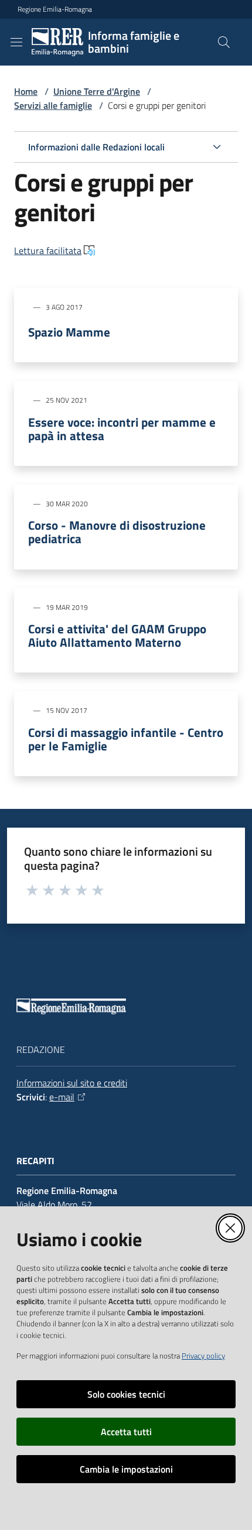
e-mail (61, 1097)
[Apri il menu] (16, 42)
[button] (223, 42)
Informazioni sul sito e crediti (71, 1083)
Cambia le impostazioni (126, 1469)
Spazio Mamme (69, 332)
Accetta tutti (126, 1432)
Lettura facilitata (47, 250)
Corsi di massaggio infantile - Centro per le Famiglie (125, 739)
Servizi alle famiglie (53, 105)
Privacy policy (203, 1355)
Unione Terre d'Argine (96, 91)
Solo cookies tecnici (126, 1394)
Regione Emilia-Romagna (55, 9)
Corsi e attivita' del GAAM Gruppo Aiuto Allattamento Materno (117, 635)
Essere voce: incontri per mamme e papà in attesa (122, 429)
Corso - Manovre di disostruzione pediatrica (117, 532)
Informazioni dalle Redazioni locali (96, 147)
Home (26, 91)
